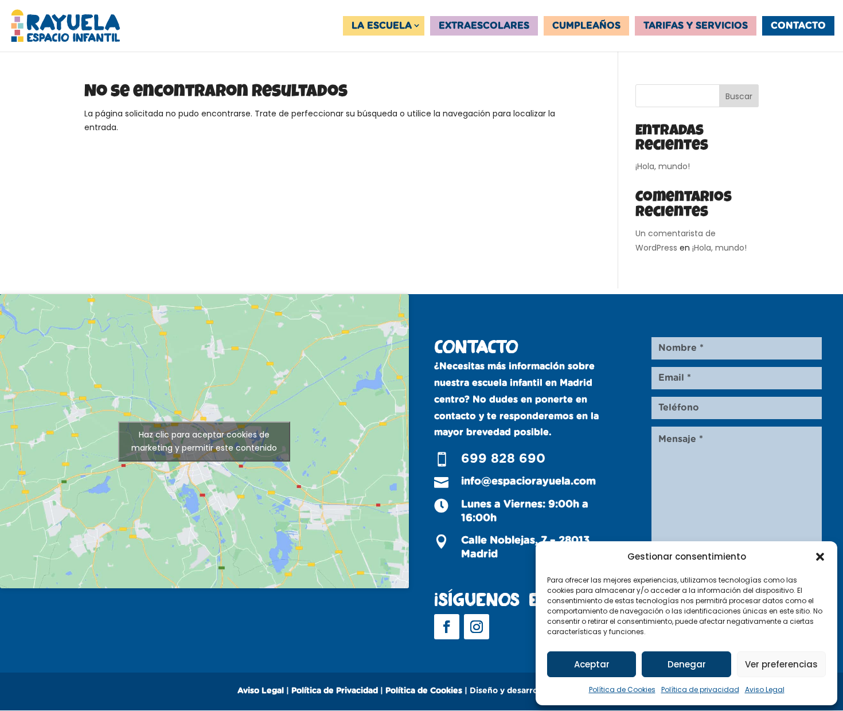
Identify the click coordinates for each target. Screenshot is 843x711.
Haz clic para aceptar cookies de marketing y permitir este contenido (204, 441)
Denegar (687, 664)
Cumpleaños (586, 25)
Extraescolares (484, 25)
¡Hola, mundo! (662, 166)
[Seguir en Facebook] (446, 626)
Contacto (798, 25)
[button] (820, 556)
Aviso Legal (765, 689)
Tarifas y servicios (695, 25)
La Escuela (382, 25)
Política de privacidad (700, 689)
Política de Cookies (622, 689)
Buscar (738, 96)
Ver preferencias (781, 664)
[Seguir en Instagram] (476, 626)
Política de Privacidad (334, 691)
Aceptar (592, 664)
